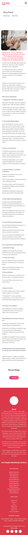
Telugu (19, 518)
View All (14, 377)
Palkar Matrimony (14, 481)
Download (5, 348)
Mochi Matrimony (14, 477)
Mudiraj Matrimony (14, 491)
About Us (14, 502)
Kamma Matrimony (14, 483)
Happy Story (14, 506)
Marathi (7, 518)
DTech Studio (14, 528)
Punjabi (10, 520)
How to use (14, 509)
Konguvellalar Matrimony (14, 489)
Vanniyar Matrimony (14, 479)
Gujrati (11, 518)
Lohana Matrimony (14, 492)
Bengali (24, 518)
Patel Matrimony (14, 476)
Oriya (5, 520)
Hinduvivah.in (6, 15)
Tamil (15, 518)
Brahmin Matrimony (14, 472)
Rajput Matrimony (14, 474)
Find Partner (14, 500)
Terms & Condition (14, 511)
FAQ (14, 504)
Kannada (15, 520)
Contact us (14, 508)
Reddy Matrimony (14, 487)
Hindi (2, 518)
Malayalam (21, 520)
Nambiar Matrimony (14, 485)
